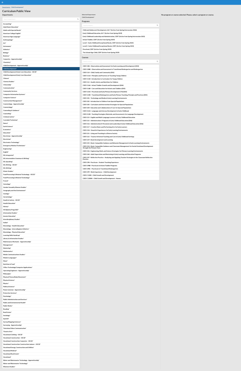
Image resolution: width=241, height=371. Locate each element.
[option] (41, 23)
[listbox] (41, 195)
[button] (2, 2)
